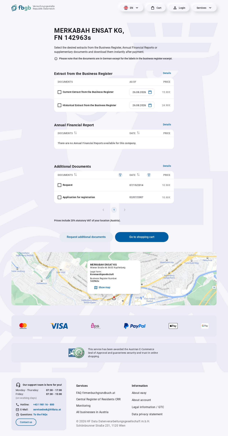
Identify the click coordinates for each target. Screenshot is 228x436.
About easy (139, 393)
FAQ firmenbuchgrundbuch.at (95, 393)
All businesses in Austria (92, 412)
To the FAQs (40, 414)
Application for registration (79, 197)
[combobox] (141, 92)
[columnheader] (90, 133)
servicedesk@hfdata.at (47, 409)
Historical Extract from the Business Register (89, 105)
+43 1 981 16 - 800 (43, 404)
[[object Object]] (120, 175)
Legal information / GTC (148, 407)
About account (141, 400)
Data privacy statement (147, 414)
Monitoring (83, 405)
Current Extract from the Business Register (88, 92)
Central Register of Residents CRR (98, 399)
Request (67, 185)
